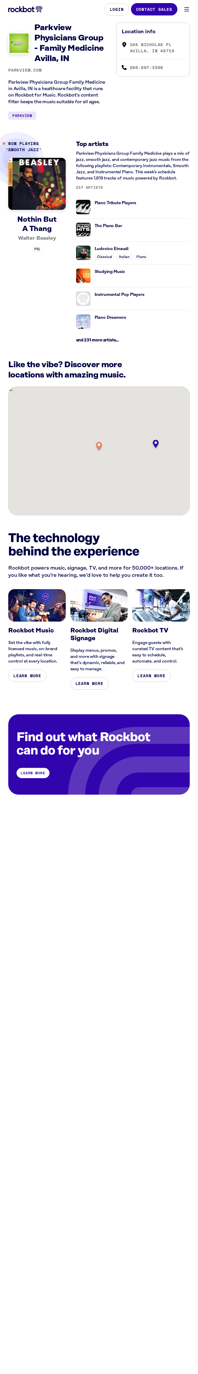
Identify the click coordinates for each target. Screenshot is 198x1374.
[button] (99, 446)
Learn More (27, 676)
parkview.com (25, 70)
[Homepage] (25, 9)
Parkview (22, 115)
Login (117, 9)
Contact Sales (154, 9)
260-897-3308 (146, 67)
